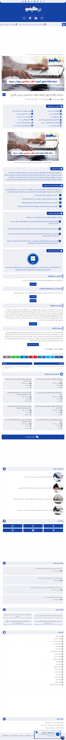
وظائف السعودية (57, 666)
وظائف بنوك (58, 636)
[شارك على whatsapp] (16, 357)
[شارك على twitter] (50, 357)
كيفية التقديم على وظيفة (25, 735)
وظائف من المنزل (57, 659)
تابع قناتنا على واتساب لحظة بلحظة (53, 722)
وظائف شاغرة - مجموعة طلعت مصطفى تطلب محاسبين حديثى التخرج (34, 510)
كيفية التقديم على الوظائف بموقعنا (53, 727)
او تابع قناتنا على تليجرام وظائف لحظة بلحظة (51, 725)
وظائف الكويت (58, 671)
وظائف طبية (58, 646)
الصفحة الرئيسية (60, 54)
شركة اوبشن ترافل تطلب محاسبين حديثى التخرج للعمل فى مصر (18, 380)
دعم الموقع (15, 735)
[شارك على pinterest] (33, 357)
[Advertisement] (33, 39)
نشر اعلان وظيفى (6, 735)
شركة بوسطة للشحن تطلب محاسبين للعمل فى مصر (43, 24)
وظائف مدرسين (57, 656)
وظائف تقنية (58, 649)
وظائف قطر (58, 674)
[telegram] (41, 1)
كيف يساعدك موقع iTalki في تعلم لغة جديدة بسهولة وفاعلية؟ (46, 587)
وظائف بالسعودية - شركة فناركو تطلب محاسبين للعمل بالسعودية (18, 420)
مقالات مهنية (58, 682)
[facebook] (44, 1)
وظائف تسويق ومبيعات (55, 651)
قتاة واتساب (33, 296)
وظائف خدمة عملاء (57, 641)
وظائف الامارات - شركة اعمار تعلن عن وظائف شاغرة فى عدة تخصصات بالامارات (32, 499)
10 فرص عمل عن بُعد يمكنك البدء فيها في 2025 (50, 578)
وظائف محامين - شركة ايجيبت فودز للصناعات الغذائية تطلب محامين (35, 488)
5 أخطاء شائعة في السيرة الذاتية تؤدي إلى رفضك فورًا (49, 568)
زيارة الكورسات (33, 323)
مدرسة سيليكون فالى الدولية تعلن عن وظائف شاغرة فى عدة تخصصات (48, 622)
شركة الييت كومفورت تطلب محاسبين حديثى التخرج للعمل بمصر (48, 407)
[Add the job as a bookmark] (4, 94)
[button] (30, 18)
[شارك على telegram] (42, 357)
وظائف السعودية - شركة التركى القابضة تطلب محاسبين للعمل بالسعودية (19, 393)
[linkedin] (23, 1)
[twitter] (29, 1)
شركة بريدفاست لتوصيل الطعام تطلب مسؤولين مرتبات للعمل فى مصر (17, 622)
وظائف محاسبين (51, 54)
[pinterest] (26, 1)
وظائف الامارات (57, 669)
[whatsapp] (12, 526)
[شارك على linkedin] (24, 357)
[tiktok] (32, 1)
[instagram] (38, 1)
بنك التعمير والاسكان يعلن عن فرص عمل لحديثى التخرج (38, 477)
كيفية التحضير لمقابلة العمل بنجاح (53, 597)
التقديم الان (33, 284)
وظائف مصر (48, 349)
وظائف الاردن (58, 679)
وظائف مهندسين (57, 643)
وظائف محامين (57, 654)
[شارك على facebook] (59, 357)
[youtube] (35, 1)
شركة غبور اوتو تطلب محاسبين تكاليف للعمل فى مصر (49, 420)
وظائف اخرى (58, 661)
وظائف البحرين (58, 677)
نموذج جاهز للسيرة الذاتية (55, 684)
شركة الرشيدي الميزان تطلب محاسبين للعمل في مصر (49, 393)
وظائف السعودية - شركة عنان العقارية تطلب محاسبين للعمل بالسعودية (19, 407)
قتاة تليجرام (33, 300)
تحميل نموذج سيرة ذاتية (33, 344)
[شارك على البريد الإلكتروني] (7, 357)
